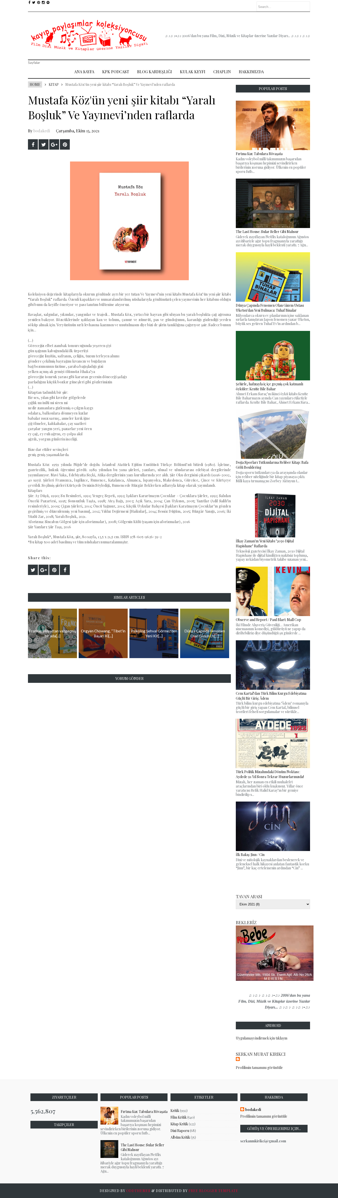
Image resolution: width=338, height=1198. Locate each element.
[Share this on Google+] (54, 144)
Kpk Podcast (115, 71)
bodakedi (41, 130)
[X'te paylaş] (43, 144)
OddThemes (138, 1190)
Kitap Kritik (179, 1124)
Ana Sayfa (84, 71)
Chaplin (222, 71)
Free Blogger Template (213, 1190)
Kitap (54, 84)
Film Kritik (178, 1117)
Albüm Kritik (180, 1137)
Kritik (174, 1110)
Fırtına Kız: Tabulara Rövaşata (144, 1111)
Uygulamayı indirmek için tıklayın (261, 1038)
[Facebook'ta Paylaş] (33, 144)
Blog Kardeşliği (154, 71)
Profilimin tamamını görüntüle (259, 1067)
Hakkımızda (251, 71)
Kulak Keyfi (192, 71)
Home (35, 84)
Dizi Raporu (179, 1130)
